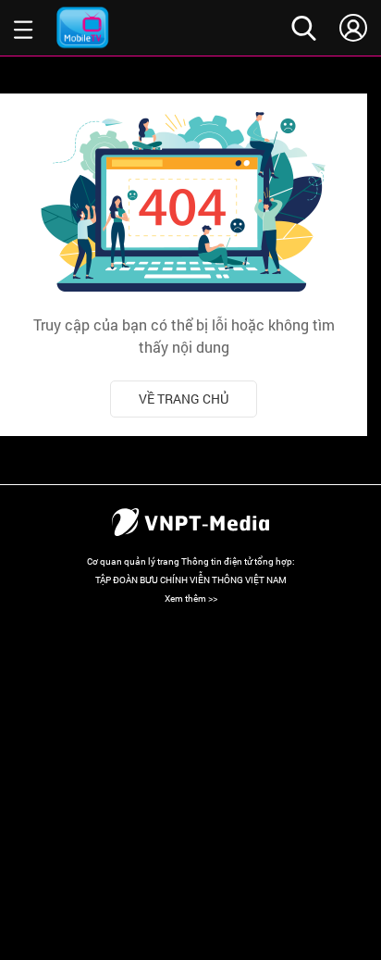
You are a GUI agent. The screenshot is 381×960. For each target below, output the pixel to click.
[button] (23, 27)
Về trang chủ (183, 398)
